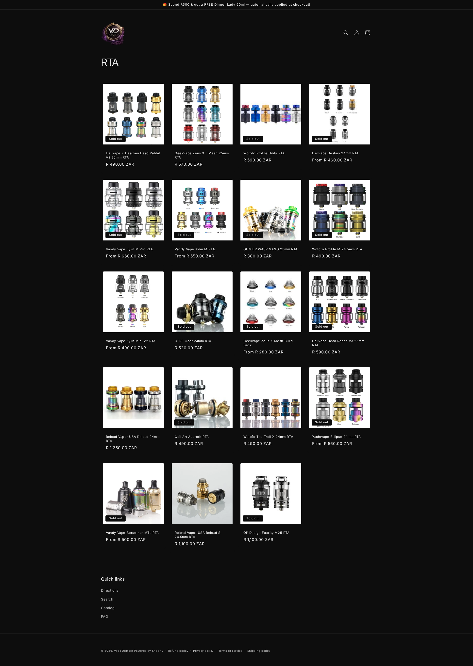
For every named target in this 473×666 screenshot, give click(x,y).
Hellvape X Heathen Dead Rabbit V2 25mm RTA (133, 155)
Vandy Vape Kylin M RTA (195, 249)
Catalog (108, 608)
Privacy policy (203, 650)
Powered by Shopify (148, 650)
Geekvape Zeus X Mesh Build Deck (268, 343)
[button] (345, 32)
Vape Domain (124, 650)
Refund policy (178, 650)
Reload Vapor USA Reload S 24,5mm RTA (197, 535)
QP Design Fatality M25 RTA (266, 533)
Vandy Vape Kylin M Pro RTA (129, 249)
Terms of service (230, 650)
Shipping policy (258, 650)
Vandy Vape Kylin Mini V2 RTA (131, 341)
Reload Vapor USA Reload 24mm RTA (133, 439)
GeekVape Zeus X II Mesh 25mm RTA (202, 155)
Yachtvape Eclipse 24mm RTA (336, 437)
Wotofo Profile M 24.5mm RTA (337, 249)
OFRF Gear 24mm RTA (193, 341)
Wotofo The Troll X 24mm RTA (268, 437)
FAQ (104, 616)
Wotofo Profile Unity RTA (264, 153)
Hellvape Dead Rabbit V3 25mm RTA (338, 343)
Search (107, 599)
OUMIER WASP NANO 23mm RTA (270, 249)
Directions (109, 590)
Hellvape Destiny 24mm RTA (335, 153)
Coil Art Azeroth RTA (192, 437)
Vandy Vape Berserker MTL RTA (132, 533)
